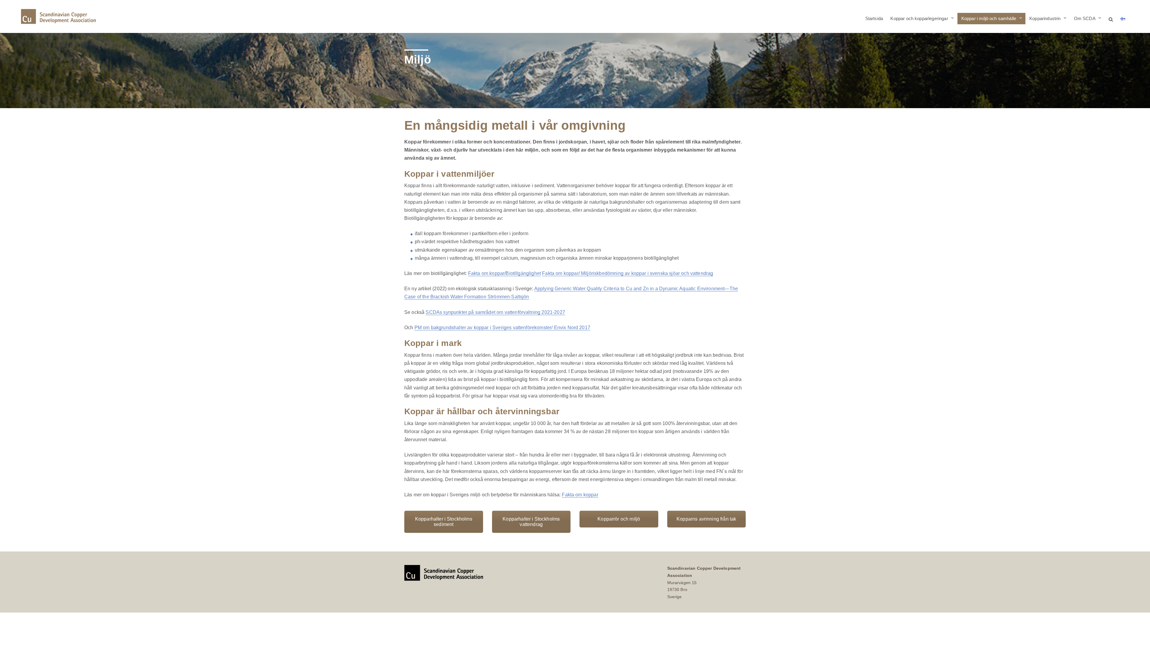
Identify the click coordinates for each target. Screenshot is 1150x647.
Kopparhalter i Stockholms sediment (443, 521)
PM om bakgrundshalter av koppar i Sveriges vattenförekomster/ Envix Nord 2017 (502, 327)
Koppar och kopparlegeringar (919, 18)
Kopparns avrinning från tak (706, 518)
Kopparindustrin (1044, 18)
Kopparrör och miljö (618, 518)
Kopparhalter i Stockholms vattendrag (531, 521)
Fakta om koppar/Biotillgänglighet (504, 273)
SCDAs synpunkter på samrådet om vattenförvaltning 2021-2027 (495, 312)
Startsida (874, 18)
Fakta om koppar (580, 494)
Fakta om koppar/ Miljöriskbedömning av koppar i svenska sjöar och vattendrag (627, 273)
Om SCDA (1084, 18)
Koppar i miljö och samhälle (988, 18)
